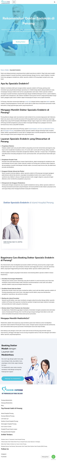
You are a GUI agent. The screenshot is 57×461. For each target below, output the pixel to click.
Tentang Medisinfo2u (6, 400)
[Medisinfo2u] (5, 2)
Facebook (3, 456)
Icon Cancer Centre (6, 426)
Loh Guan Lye (4, 418)
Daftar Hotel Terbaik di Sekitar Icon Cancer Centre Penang (13, 444)
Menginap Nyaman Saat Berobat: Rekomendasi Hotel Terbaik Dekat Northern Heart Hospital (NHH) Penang (24, 446)
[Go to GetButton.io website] (53, 459)
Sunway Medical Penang (7, 416)
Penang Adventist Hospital (8, 431)
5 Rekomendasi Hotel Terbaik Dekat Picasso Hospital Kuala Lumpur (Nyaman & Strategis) (20, 441)
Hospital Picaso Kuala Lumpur (9, 429)
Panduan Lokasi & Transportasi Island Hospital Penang (13, 439)
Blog (2, 405)
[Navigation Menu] (14, 2)
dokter (48, 101)
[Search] (54, 2)
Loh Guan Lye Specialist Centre (45, 129)
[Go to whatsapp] (53, 457)
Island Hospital (33, 129)
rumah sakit (28, 101)
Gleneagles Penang (8, 130)
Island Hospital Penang (7, 413)
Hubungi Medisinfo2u (6, 403)
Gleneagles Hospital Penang (8, 424)
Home (2, 70)
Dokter (7, 70)
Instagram (3, 454)
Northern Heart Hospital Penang (9, 421)
